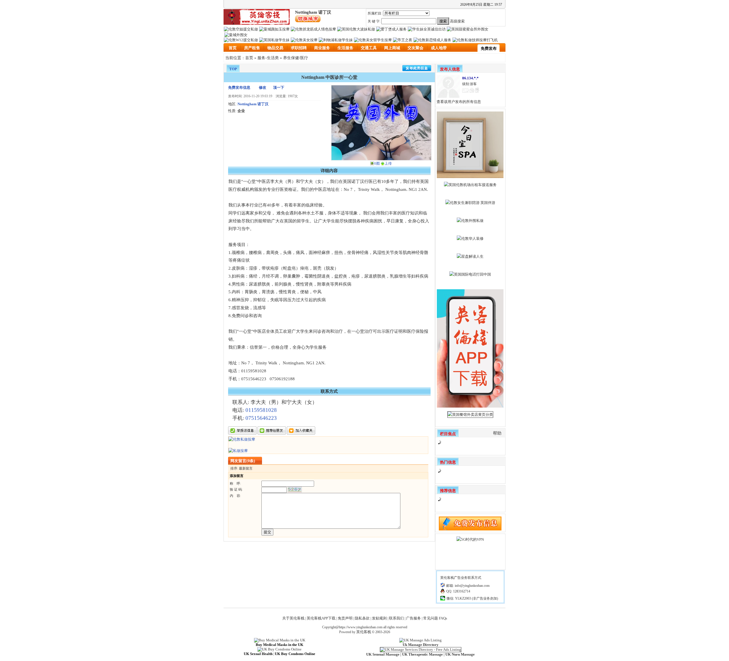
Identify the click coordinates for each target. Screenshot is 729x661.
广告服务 (413, 618)
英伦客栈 (363, 632)
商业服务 (322, 48)
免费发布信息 (239, 87)
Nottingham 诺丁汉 (253, 104)
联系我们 (396, 618)
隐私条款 (362, 618)
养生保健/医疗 (295, 57)
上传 (388, 163)
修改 (262, 87)
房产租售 (252, 48)
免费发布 (489, 48)
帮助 (497, 433)
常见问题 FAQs (435, 618)
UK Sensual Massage (383, 654)
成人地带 (439, 48)
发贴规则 (379, 618)
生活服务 (345, 48)
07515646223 (261, 418)
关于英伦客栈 (293, 618)
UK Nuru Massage (460, 654)
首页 (233, 48)
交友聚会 (415, 48)
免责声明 (345, 618)
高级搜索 (457, 21)
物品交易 (275, 48)
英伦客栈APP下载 (321, 618)
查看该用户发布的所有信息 (459, 102)
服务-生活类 (268, 57)
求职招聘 (299, 48)
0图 (377, 163)
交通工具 (369, 48)
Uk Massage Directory (421, 645)
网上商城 (392, 48)
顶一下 (278, 87)
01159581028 (261, 410)
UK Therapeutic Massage (422, 654)
